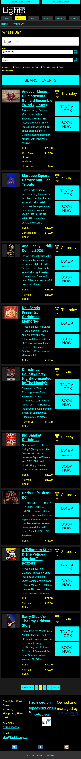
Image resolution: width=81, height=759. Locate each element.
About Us (47, 18)
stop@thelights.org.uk (13, 737)
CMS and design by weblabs (40, 755)
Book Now (66, 124)
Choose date (76, 52)
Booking (34, 18)
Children (7, 67)
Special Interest (49, 67)
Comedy (18, 67)
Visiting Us (61, 18)
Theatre (62, 67)
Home (7, 18)
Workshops (8, 70)
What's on (20, 18)
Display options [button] (61, 2)
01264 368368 (11, 727)
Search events (40, 80)
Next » (56, 687)
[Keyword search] (40, 41)
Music (36, 67)
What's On (18, 23)
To (8, 58)
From (8, 49)
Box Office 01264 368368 (20, 2)
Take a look (66, 108)
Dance (27, 67)
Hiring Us (74, 18)
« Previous (27, 687)
